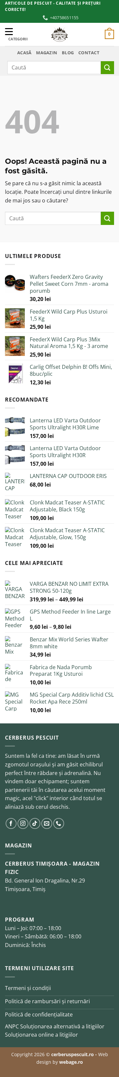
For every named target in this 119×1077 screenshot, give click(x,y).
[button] (109, 34)
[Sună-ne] (58, 823)
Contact (88, 53)
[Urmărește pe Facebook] (11, 823)
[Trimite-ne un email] (46, 823)
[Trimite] (107, 67)
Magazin (46, 53)
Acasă (24, 53)
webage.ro (71, 1062)
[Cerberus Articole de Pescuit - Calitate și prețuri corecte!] (59, 34)
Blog (68, 53)
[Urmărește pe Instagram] (23, 823)
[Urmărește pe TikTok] (34, 823)
